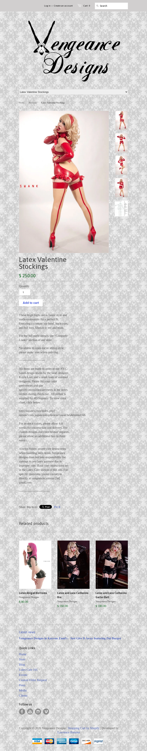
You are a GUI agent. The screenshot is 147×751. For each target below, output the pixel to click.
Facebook (22, 711)
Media (23, 690)
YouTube (30, 711)
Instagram (38, 711)
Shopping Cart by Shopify (84, 728)
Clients (23, 695)
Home (22, 654)
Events (23, 675)
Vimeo (46, 711)
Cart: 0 (86, 5)
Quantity (24, 286)
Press (22, 685)
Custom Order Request (33, 680)
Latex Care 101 (28, 669)
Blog (22, 664)
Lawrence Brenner (68, 732)
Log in (47, 5)
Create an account (63, 5)
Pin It (57, 507)
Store (22, 659)
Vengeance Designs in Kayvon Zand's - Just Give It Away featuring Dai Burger (70, 638)
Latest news (27, 632)
